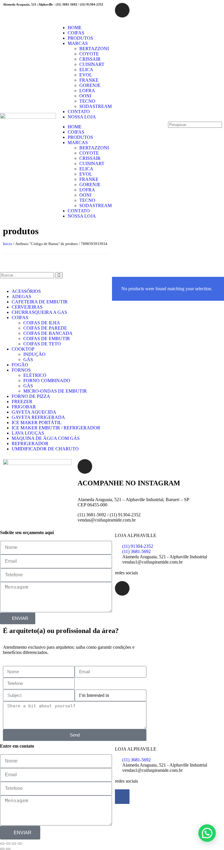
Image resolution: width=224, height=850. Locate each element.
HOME (75, 27)
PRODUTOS (80, 38)
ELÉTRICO (34, 375)
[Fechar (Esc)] (20, 843)
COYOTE (89, 53)
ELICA (86, 69)
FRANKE (89, 80)
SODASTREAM (95, 106)
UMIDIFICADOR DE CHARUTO (45, 448)
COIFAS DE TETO (42, 343)
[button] (196, 119)
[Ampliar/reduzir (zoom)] (2, 843)
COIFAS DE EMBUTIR (46, 338)
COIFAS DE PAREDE (45, 328)
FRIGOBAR (24, 406)
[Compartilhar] (14, 843)
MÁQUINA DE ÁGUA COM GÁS (46, 438)
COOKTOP (23, 349)
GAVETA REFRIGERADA (38, 417)
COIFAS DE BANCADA (48, 333)
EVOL (85, 74)
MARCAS (78, 43)
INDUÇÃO (34, 354)
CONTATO (79, 111)
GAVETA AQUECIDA (34, 412)
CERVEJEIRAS (27, 307)
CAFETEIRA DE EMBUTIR (40, 301)
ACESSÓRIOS (26, 291)
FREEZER (22, 401)
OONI (85, 95)
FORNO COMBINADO (46, 380)
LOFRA (87, 90)
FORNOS (21, 370)
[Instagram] (122, 10)
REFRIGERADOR (30, 443)
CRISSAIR (90, 59)
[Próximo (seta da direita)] (8, 849)
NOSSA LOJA (82, 116)
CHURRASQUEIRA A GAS (39, 312)
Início (7, 244)
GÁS (28, 359)
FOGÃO (20, 364)
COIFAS (76, 32)
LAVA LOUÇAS (28, 433)
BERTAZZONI (94, 48)
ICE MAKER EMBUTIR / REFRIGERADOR (56, 427)
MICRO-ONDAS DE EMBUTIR (55, 391)
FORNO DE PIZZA (31, 396)
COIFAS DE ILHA (41, 322)
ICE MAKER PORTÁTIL (37, 422)
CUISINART (91, 64)
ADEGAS (21, 296)
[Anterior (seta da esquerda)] (2, 849)
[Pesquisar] (59, 275)
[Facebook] (122, 796)
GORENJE (90, 85)
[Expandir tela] (8, 843)
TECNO (87, 101)
